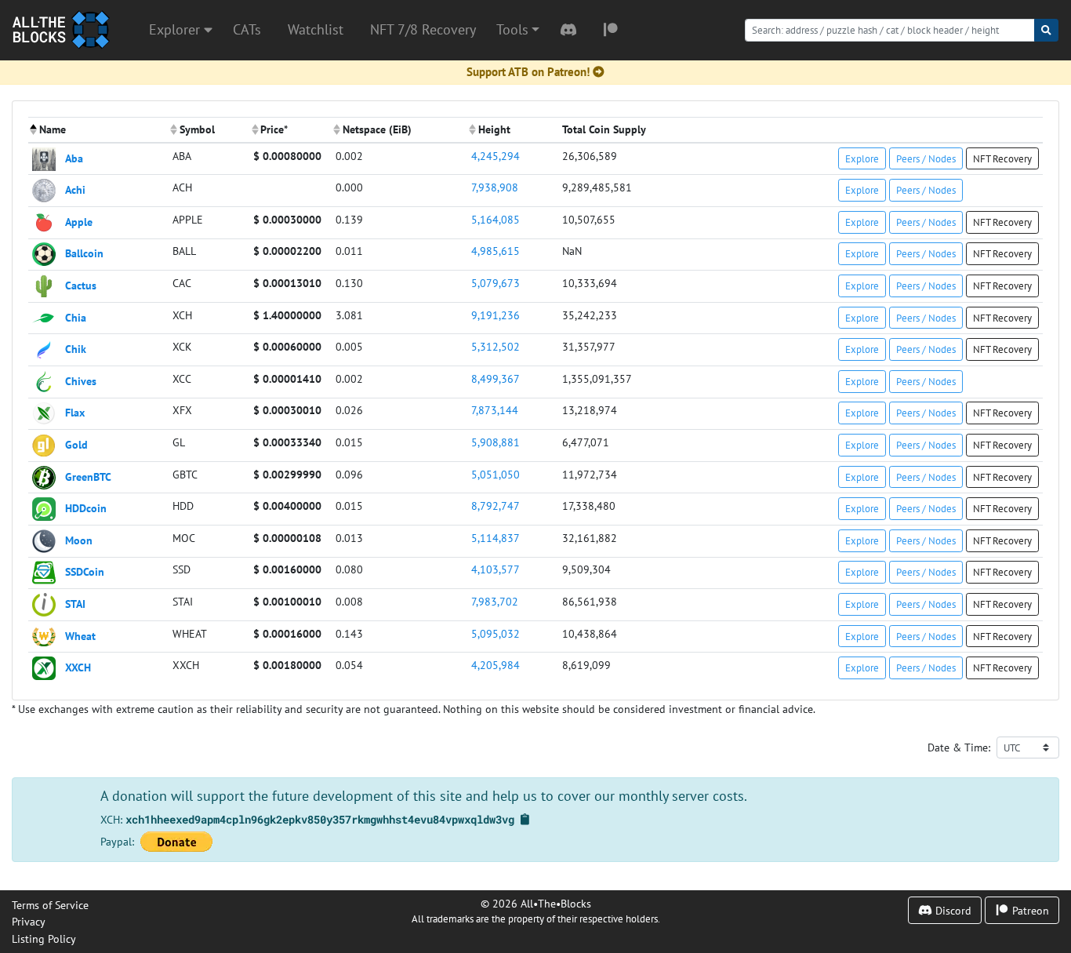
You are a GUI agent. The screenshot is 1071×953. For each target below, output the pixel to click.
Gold (76, 444)
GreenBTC (88, 475)
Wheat (80, 634)
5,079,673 (495, 282)
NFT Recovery (1002, 158)
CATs (247, 29)
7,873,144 (494, 409)
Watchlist (315, 29)
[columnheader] (98, 130)
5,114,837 (495, 537)
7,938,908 (494, 187)
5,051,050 (495, 474)
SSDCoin (84, 571)
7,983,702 (494, 601)
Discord (951, 910)
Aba (74, 157)
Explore (862, 158)
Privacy (28, 921)
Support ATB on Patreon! (528, 71)
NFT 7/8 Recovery (423, 29)
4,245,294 (495, 155)
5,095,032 (495, 633)
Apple (79, 220)
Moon (79, 539)
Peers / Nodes (926, 158)
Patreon (1029, 910)
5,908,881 (495, 442)
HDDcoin (86, 507)
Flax (75, 412)
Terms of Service (50, 904)
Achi (75, 189)
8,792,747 (495, 505)
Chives (80, 380)
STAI (75, 603)
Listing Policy (44, 938)
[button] (517, 29)
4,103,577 (495, 569)
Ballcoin (84, 253)
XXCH (78, 667)
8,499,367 (495, 378)
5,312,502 (495, 346)
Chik (75, 348)
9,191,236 (495, 314)
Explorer (176, 29)
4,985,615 (495, 250)
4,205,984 (495, 664)
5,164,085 (495, 219)
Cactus (80, 285)
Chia (75, 316)
